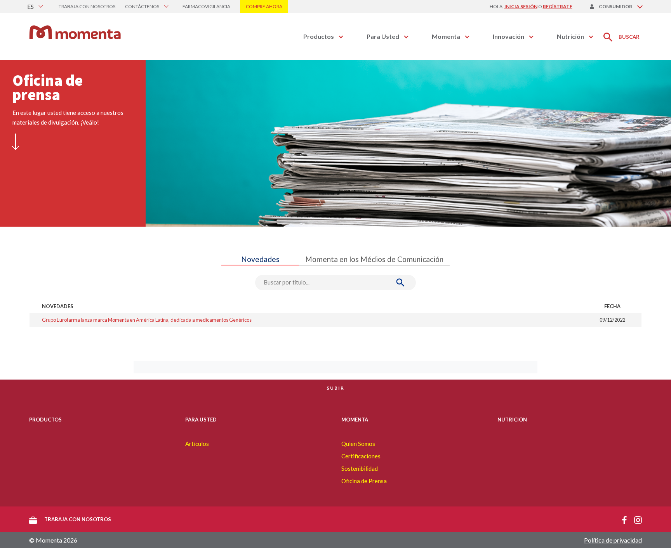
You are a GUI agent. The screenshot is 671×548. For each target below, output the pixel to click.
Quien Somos (358, 443)
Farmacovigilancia (206, 6)
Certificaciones (361, 456)
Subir (335, 388)
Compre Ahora (264, 6)
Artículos (197, 443)
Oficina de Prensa (364, 480)
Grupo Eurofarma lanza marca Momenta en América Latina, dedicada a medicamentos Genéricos (147, 320)
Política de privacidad (613, 540)
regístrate (557, 6)
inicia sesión (520, 6)
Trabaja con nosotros (87, 6)
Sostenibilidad (359, 468)
